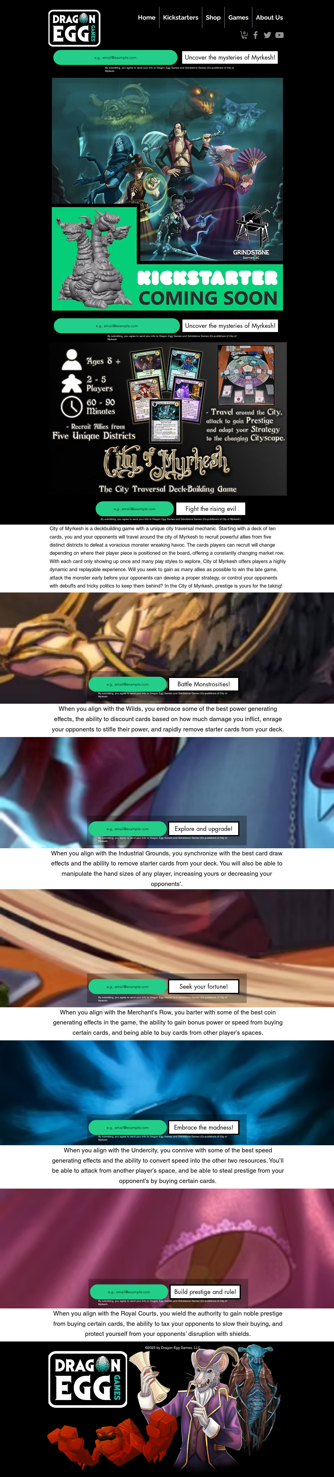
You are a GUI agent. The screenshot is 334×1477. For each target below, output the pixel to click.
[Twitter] (267, 35)
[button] (244, 35)
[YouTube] (279, 35)
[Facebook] (255, 35)
